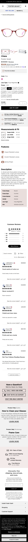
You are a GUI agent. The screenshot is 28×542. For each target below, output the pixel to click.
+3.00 (21, 93)
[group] (14, 503)
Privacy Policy (19, 526)
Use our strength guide (12, 99)
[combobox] (20, 257)
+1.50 (15, 89)
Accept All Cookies (14, 539)
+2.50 (10, 92)
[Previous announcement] (1, 1)
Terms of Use (4, 527)
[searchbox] (8, 253)
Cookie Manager (7, 529)
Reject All (14, 535)
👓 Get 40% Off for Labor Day (14, 1)
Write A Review (14, 246)
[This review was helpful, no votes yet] (21, 279)
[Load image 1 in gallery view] (5, 51)
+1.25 (10, 89)
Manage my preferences (14, 532)
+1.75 (21, 89)
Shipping (3, 65)
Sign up (14, 488)
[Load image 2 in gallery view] (14, 51)
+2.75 (15, 93)
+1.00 (4, 89)
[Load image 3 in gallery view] (22, 51)
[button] (2, 6)
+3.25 (4, 96)
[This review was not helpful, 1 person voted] (24, 301)
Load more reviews (14, 374)
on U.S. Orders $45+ (14, 455)
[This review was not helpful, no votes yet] (24, 279)
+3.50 (10, 96)
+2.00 (4, 93)
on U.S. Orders (15, 465)
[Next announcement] (26, 1)
